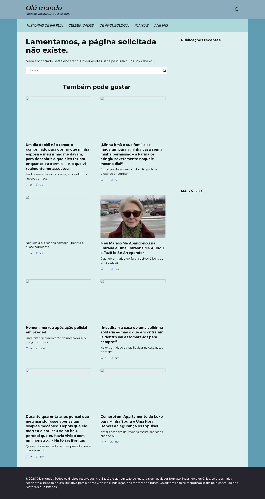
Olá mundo (44, 8)
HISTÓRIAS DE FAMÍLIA (45, 25)
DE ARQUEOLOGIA (114, 25)
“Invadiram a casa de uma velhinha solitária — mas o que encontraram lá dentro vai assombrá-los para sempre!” (131, 334)
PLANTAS (141, 25)
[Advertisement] (210, 118)
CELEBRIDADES (81, 25)
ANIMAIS (161, 25)
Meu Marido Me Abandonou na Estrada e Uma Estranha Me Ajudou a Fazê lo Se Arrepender (132, 248)
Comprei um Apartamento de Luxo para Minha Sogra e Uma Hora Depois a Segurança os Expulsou (131, 421)
